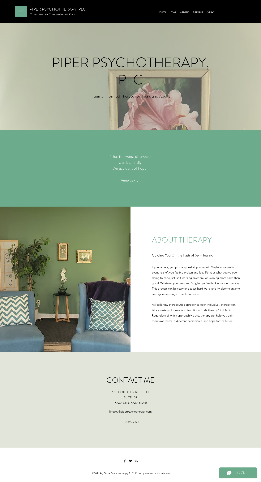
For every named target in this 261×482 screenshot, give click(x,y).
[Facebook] (125, 461)
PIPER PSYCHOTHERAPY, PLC (58, 9)
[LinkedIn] (136, 461)
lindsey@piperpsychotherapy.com (130, 411)
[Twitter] (130, 461)
